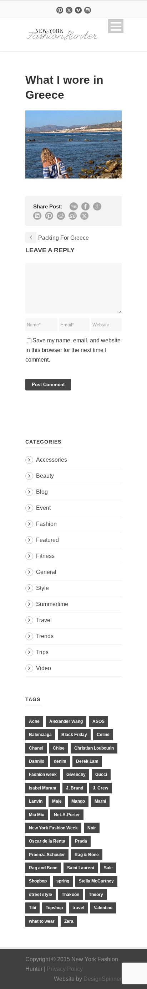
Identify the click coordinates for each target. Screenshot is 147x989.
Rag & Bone (87, 854)
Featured (47, 540)
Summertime (52, 604)
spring (62, 881)
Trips (42, 652)
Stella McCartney (96, 881)
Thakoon (70, 894)
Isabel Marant (42, 788)
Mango (78, 801)
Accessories (51, 460)
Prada (81, 841)
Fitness (45, 556)
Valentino (103, 907)
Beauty (45, 476)
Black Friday (74, 734)
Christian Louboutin (94, 748)
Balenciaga (40, 734)
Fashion (46, 524)
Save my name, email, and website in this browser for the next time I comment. (73, 350)
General (46, 572)
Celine (103, 734)
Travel (44, 620)
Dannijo (36, 761)
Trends (45, 636)
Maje (57, 801)
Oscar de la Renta (47, 841)
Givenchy (76, 774)
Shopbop (38, 881)
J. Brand (74, 788)
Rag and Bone (43, 867)
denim (60, 761)
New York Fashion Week (53, 827)
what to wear (42, 921)
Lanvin (35, 801)
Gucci (101, 774)
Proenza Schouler (47, 854)
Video (43, 668)
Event (43, 508)
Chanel (36, 748)
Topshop (54, 907)
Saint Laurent (80, 867)
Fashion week (43, 774)
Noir (91, 827)
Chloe (59, 748)
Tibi (32, 907)
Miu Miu (36, 814)
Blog (42, 492)
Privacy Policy (65, 969)
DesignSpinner (102, 979)
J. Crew (100, 788)
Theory (96, 894)
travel (78, 907)
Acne (34, 721)
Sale (108, 867)
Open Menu (115, 26)
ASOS (98, 721)
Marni (100, 801)
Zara (69, 921)
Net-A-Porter (67, 814)
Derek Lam (87, 761)
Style (42, 588)
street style (40, 894)
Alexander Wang (66, 721)
